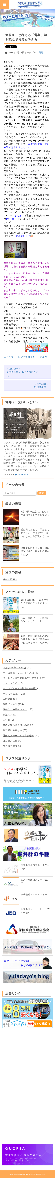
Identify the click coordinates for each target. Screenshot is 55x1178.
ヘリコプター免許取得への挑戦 (20, 688)
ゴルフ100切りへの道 (14, 667)
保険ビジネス (10, 704)
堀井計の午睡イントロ (15, 709)
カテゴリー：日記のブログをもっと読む (25, 357)
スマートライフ (11, 683)
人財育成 (8, 699)
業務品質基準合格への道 (16, 725)
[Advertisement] (27, 1057)
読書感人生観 (10, 740)
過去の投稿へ (10, 579)
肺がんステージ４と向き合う (18, 735)
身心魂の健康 (10, 746)
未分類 (6, 719)
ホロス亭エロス (11, 693)
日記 (41, 52)
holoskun (22, 474)
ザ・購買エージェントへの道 (18, 673)
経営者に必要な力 (12, 730)
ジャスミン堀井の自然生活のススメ (22, 678)
